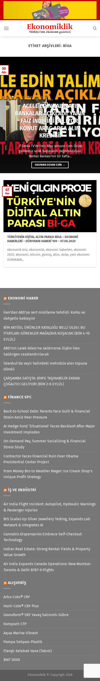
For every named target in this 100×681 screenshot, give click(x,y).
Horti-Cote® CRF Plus (21, 606)
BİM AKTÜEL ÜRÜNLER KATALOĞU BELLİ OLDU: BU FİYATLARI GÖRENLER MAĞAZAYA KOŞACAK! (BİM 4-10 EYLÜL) (46, 333)
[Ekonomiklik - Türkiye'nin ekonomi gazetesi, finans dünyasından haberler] (50, 28)
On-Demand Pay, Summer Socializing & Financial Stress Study (44, 444)
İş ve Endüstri (22, 490)
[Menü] (6, 28)
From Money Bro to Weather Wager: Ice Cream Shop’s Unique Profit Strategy (47, 474)
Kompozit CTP (15, 624)
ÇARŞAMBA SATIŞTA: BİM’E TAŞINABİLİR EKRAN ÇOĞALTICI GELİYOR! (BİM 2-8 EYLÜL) (41, 381)
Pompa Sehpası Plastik (22, 642)
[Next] (92, 115)
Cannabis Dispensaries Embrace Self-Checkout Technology (42, 537)
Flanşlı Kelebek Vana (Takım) (27, 651)
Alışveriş (17, 582)
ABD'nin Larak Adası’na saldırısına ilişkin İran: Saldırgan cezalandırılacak (41, 351)
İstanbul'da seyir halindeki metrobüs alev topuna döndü (45, 366)
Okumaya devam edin (50, 164)
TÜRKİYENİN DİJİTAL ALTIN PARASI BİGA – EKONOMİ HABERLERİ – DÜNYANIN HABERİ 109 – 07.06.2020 (42, 239)
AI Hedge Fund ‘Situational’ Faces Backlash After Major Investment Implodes (49, 429)
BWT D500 (11, 660)
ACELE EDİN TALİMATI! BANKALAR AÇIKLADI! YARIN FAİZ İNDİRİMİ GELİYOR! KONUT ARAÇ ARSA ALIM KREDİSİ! (50, 121)
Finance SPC (20, 397)
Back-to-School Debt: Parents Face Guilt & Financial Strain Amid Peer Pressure (46, 414)
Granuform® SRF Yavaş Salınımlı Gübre (36, 615)
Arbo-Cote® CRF (16, 597)
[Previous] (8, 115)
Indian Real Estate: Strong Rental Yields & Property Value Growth (46, 552)
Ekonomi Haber (23, 298)
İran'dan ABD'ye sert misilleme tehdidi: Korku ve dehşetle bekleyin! (44, 315)
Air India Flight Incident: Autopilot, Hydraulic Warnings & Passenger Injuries (49, 507)
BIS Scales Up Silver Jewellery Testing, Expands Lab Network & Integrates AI (46, 522)
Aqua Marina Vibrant (20, 633)
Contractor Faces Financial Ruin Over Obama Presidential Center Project (40, 459)
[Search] (95, 28)
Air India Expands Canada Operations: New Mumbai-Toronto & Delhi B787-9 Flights (47, 567)
